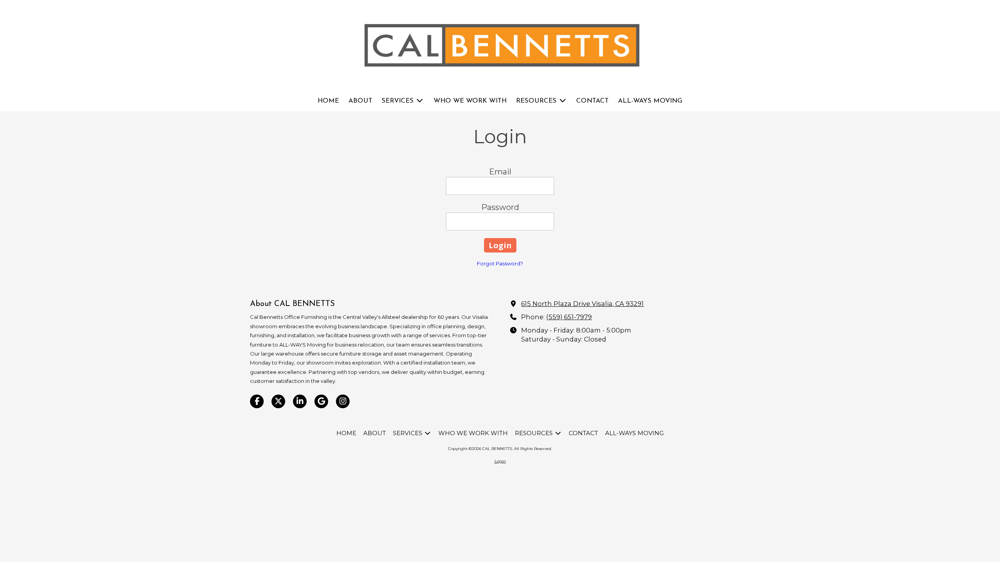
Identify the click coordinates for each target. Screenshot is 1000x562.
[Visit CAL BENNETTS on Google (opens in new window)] (321, 401)
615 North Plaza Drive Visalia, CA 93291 (582, 304)
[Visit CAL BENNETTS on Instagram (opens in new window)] (343, 401)
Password (500, 207)
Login (500, 461)
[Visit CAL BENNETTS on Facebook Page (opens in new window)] (257, 401)
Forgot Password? (500, 263)
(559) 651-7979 (569, 317)
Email (500, 171)
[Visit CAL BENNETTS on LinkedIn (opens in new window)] (300, 401)
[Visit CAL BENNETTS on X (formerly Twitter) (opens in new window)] (278, 401)
